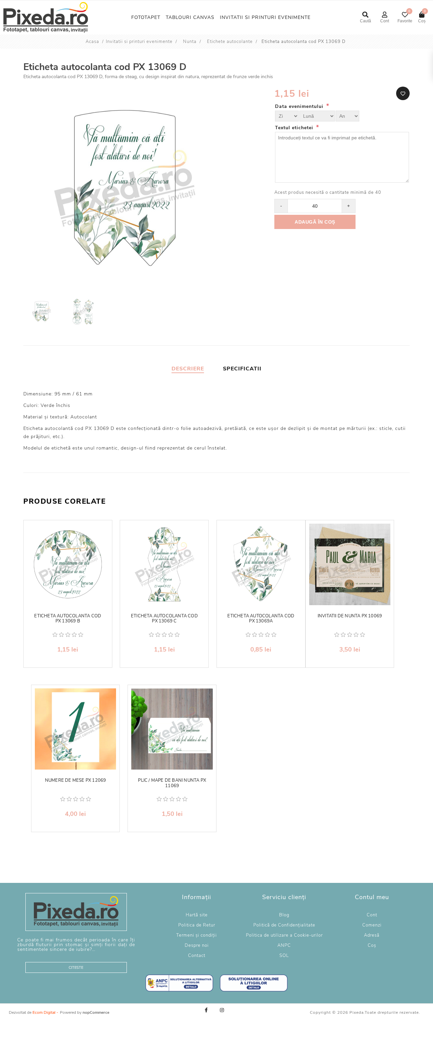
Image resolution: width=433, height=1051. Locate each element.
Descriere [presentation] (188, 368)
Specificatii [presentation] (242, 368)
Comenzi (372, 925)
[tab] (187, 369)
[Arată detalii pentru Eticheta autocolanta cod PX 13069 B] (68, 564)
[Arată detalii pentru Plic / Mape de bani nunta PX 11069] (172, 729)
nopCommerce (96, 1012)
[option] (42, 312)
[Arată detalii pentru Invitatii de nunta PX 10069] (350, 564)
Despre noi (197, 945)
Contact (196, 956)
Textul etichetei (295, 127)
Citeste (76, 967)
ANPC (284, 945)
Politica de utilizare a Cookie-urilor (284, 935)
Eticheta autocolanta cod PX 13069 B (67, 619)
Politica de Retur (196, 925)
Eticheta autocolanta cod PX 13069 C (164, 619)
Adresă (372, 935)
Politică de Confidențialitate (284, 925)
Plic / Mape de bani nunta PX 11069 (172, 783)
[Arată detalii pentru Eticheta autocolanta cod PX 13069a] (261, 564)
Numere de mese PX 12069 (75, 780)
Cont (372, 915)
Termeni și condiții (196, 935)
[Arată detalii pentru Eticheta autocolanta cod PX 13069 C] (164, 564)
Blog (284, 915)
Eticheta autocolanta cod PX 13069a (260, 619)
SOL (284, 956)
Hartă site (197, 915)
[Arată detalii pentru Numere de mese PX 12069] (75, 729)
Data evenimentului (300, 106)
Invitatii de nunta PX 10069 (350, 616)
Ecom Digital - (45, 1012)
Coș (372, 945)
